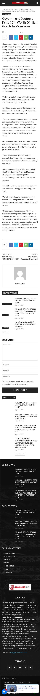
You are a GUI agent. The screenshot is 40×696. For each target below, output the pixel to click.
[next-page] (7, 332)
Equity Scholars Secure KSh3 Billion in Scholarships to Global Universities (25, 324)
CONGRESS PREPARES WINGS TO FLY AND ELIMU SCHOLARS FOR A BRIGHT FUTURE (26, 416)
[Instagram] (25, 668)
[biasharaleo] (3, 32)
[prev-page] (3, 332)
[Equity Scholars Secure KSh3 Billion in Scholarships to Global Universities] (7, 325)
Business (10, 9)
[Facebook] (11, 37)
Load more (19, 454)
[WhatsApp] (26, 37)
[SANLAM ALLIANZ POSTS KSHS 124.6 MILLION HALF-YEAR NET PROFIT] (7, 301)
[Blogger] (9, 668)
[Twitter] (16, 37)
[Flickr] (20, 668)
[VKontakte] (30, 668)
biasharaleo (10, 32)
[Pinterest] (21, 37)
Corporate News (19, 9)
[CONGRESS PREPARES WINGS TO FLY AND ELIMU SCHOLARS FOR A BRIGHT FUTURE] (7, 417)
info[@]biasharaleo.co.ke (18, 653)
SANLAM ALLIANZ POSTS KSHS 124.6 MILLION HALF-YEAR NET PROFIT (25, 300)
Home (4, 9)
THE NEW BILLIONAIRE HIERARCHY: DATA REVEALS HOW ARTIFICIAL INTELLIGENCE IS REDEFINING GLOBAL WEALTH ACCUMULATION (26, 443)
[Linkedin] (30, 37)
